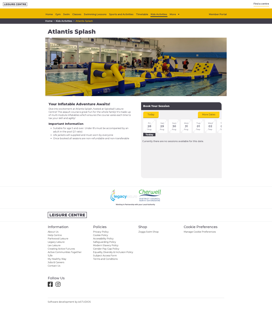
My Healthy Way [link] (57, 259)
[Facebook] (51, 285)
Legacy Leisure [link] (56, 242)
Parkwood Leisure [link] (58, 238)
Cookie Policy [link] (100, 235)
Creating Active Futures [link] (61, 248)
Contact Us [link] (54, 265)
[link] (15, 4)
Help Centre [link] (55, 235)
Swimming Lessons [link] (95, 14)
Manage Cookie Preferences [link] (200, 231)
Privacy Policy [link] (101, 231)
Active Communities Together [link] (65, 252)
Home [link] (49, 21)
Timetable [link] (142, 14)
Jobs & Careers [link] (56, 262)
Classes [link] (76, 14)
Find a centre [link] (261, 3)
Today (150, 114)
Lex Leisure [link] (54, 245)
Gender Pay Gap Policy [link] (106, 248)
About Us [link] (53, 231)
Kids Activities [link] (159, 14)
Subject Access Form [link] (105, 255)
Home (49, 14)
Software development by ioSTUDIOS (69, 302)
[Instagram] (59, 285)
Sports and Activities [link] (121, 14)
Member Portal (218, 14)
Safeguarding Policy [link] (104, 242)
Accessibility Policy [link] (103, 238)
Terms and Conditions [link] (105, 259)
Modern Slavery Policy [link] (105, 245)
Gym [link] (58, 14)
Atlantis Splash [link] (84, 21)
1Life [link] (50, 255)
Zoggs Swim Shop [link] (148, 231)
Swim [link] (66, 14)
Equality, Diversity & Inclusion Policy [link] (113, 252)
